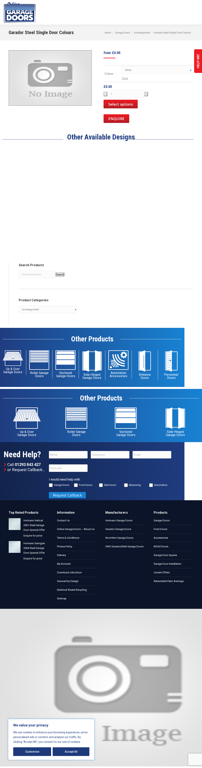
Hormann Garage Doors (118, 520)
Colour (109, 73)
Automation (160, 484)
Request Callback (27, 469)
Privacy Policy (64, 546)
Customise (32, 751)
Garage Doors (61, 484)
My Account (64, 563)
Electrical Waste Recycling (72, 589)
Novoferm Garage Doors (119, 537)
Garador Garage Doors (118, 529)
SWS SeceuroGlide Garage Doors (124, 546)
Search (60, 274)
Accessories (161, 537)
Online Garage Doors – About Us (75, 529)
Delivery (61, 555)
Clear (125, 78)
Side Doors (110, 484)
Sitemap (61, 598)
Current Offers (162, 572)
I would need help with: (64, 479)
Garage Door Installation (167, 563)
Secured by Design (68, 581)
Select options (120, 104)
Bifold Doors (161, 546)
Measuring (135, 484)
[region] (51, 739)
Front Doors (85, 484)
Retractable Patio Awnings (169, 581)
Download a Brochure (69, 572)
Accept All (71, 751)
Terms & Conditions (68, 537)
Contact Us (63, 520)
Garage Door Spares (165, 555)
